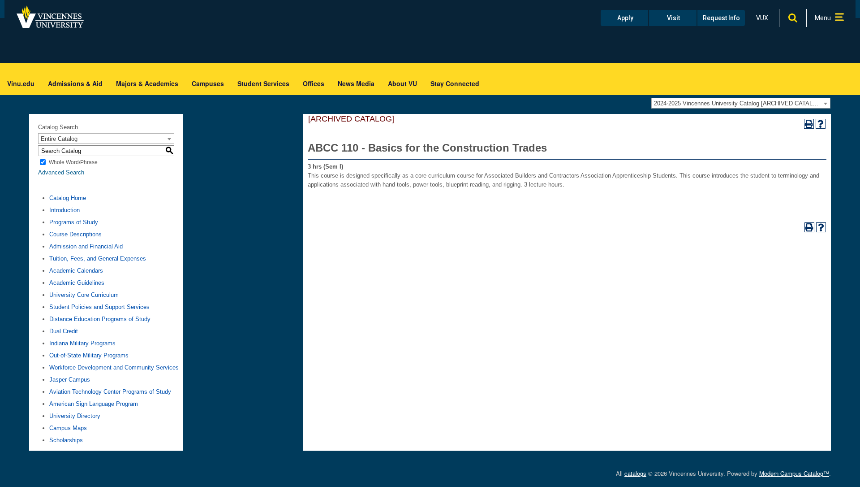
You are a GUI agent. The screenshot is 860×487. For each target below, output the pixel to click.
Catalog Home (67, 198)
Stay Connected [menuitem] (454, 83)
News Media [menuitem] (356, 83)
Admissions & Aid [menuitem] (75, 83)
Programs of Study (73, 222)
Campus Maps (68, 428)
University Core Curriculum (84, 294)
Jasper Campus (69, 379)
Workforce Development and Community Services (114, 367)
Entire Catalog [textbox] (59, 138)
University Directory (74, 416)
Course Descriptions (75, 234)
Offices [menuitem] (313, 83)
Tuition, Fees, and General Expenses (97, 258)
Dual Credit (63, 331)
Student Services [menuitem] (263, 83)
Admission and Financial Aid (86, 246)
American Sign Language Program (93, 403)
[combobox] (740, 103)
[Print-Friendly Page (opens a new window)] (809, 124)
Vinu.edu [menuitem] (20, 83)
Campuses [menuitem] (208, 83)
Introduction (64, 210)
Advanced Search (61, 172)
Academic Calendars (76, 270)
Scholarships (66, 440)
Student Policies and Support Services (99, 307)
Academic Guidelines (76, 282)
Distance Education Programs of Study (99, 319)
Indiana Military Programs (82, 343)
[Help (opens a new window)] (821, 124)
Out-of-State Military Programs (89, 355)
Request (721, 18)
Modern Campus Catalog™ (794, 473)
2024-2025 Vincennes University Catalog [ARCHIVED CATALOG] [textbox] (738, 103)
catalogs (635, 473)
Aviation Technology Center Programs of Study (110, 391)
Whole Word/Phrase (73, 162)
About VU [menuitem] (402, 83)
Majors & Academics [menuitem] (147, 83)
